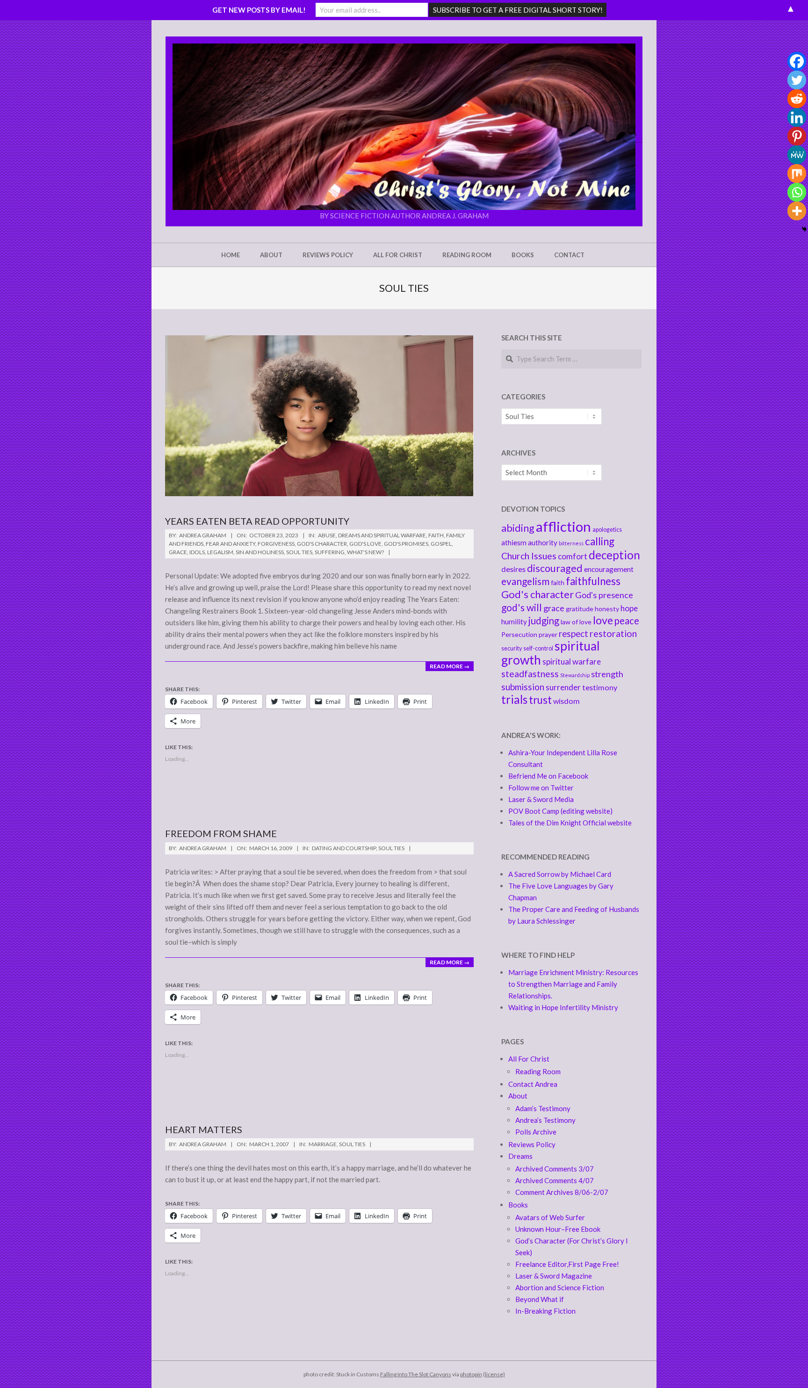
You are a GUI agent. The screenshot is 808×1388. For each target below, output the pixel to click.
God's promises (406, 543)
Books (518, 1204)
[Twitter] (796, 80)
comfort (572, 556)
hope (629, 608)
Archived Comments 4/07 (554, 1180)
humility (514, 621)
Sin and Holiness (260, 552)
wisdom (566, 700)
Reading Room (538, 1071)
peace (626, 620)
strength (607, 674)
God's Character (322, 543)
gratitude (579, 609)
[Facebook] (796, 61)
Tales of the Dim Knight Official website (570, 822)
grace (553, 608)
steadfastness (530, 673)
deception (614, 555)
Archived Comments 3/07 (554, 1168)
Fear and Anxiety (230, 543)
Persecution (519, 634)
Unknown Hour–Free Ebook (557, 1229)
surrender (563, 687)
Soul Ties (299, 552)
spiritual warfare (571, 661)
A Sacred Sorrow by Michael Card (559, 874)
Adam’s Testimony (542, 1108)
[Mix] (796, 173)
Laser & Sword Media (541, 799)
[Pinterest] (796, 136)
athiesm (514, 542)
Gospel (441, 543)
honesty (607, 609)
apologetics (607, 529)
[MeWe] (796, 154)
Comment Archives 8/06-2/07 (561, 1192)
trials (514, 699)
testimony (599, 687)
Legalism (220, 552)
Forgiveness (276, 543)
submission (522, 686)
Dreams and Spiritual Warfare (382, 535)
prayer (548, 634)
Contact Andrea (532, 1084)
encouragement (609, 569)
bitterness (571, 543)
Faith (436, 535)
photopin (471, 1374)
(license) (494, 1374)
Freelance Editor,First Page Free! (567, 1264)
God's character (537, 594)
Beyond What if (539, 1299)
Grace (178, 552)
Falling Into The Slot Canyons (415, 1374)
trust (540, 700)
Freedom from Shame (221, 833)
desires (513, 568)
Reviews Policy (532, 1144)
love (603, 620)
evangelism (525, 581)
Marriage (323, 1144)
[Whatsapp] (796, 192)
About (517, 1096)
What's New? (365, 552)
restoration (613, 633)
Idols (197, 552)
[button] (404, 126)
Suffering (330, 552)
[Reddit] (796, 98)
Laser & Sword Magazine (553, 1276)
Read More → (449, 666)
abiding (517, 528)
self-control (538, 648)
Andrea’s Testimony (545, 1120)
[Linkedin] (796, 117)
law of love (576, 622)
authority (542, 542)
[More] (796, 211)
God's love (365, 543)
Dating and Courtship (344, 848)
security (511, 648)
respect (573, 633)
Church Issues (528, 555)
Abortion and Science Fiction (559, 1287)
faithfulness (593, 581)
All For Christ (528, 1059)
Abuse (327, 535)
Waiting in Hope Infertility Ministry (563, 1007)
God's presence (604, 595)
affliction (563, 526)
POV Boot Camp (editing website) (560, 811)
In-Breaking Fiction (545, 1311)
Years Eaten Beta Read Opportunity (257, 521)
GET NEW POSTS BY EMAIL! (259, 10)
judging (543, 620)
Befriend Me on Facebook (548, 776)
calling (599, 541)
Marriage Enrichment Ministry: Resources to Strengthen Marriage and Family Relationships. (573, 984)
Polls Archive (535, 1132)
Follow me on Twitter (541, 787)
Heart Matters (203, 1129)
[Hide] (804, 229)
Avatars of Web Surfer (550, 1217)
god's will (521, 607)
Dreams (520, 1156)
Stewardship (575, 675)
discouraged (555, 568)
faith (557, 582)
